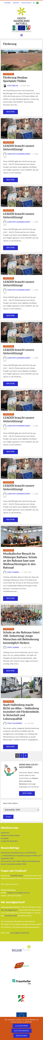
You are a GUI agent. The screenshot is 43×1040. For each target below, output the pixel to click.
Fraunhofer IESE (11, 916)
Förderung (8, 74)
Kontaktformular (16, 876)
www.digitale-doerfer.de (19, 933)
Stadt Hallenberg (14, 723)
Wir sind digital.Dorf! (9, 910)
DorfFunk (16, 2)
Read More (10, 112)
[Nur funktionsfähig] (40, 1028)
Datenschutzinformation (10, 835)
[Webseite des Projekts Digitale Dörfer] (38, 2)
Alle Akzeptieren (21, 1026)
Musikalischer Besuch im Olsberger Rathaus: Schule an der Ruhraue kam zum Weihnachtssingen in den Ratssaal (20, 560)
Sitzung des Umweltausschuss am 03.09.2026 (18, 853)
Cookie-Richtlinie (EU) (9, 841)
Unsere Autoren (26, 2)
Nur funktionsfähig (21, 1031)
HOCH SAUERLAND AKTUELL (22, 21)
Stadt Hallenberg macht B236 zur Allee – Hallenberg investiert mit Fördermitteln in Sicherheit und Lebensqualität (21, 712)
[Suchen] (33, 2)
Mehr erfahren (21, 1035)
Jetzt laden (27, 793)
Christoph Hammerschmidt (18, 154)
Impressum (5, 833)
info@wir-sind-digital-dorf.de (18, 893)
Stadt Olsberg (13, 572)
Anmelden (7, 2)
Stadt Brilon (12, 86)
